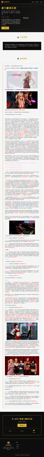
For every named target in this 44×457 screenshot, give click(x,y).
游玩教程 (37, 1)
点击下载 (41, 1)
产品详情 (33, 1)
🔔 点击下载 (5, 27)
